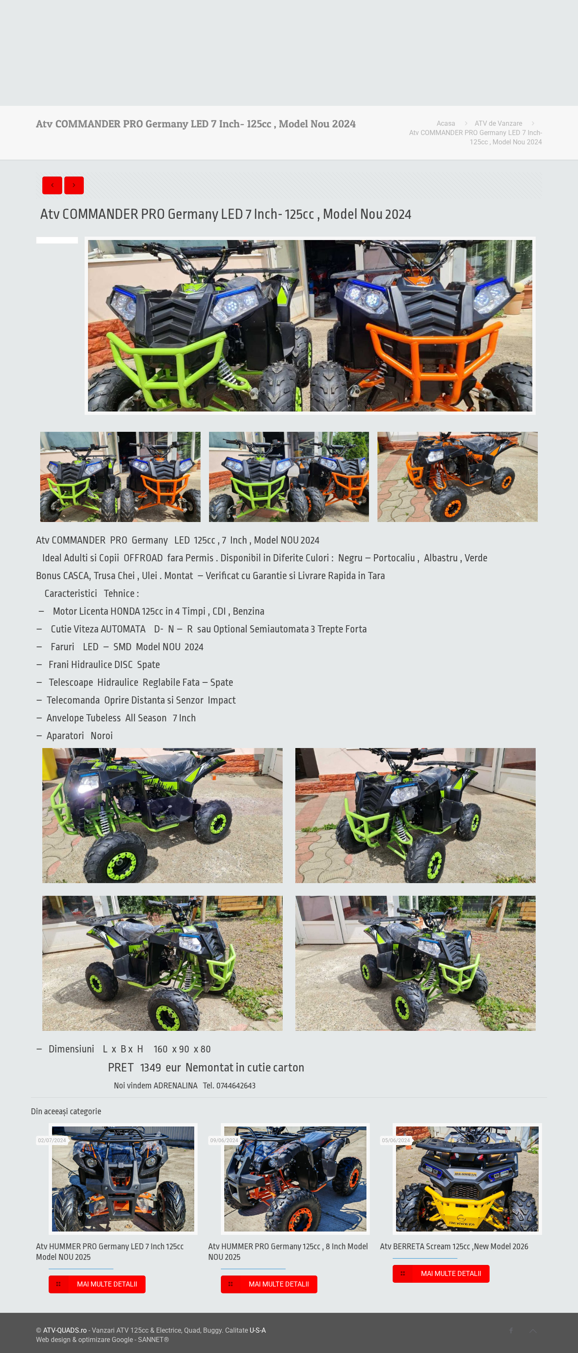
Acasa (446, 123)
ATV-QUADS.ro (65, 1330)
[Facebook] (511, 1330)
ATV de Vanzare (498, 123)
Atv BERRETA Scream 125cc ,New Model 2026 (454, 1246)
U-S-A (258, 1330)
